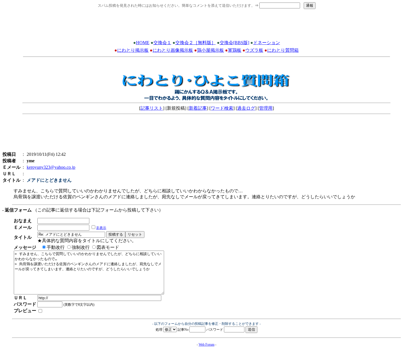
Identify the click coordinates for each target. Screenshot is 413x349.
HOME (142, 42)
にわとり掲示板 (133, 50)
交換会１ (162, 42)
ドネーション (266, 42)
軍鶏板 (234, 50)
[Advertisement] (206, 26)
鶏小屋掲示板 (210, 50)
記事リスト (151, 108)
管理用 (266, 108)
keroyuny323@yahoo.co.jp (51, 167)
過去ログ (246, 108)
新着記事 (198, 108)
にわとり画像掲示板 (173, 50)
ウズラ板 (254, 50)
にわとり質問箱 (283, 50)
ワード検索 (222, 108)
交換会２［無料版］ (195, 42)
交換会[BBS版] (234, 42)
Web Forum (206, 344)
